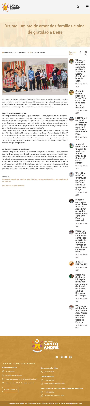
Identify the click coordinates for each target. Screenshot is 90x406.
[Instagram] (61, 357)
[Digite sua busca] (78, 7)
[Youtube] (66, 357)
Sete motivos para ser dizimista (13, 186)
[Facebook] (56, 357)
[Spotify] (70, 357)
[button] (87, 7)
